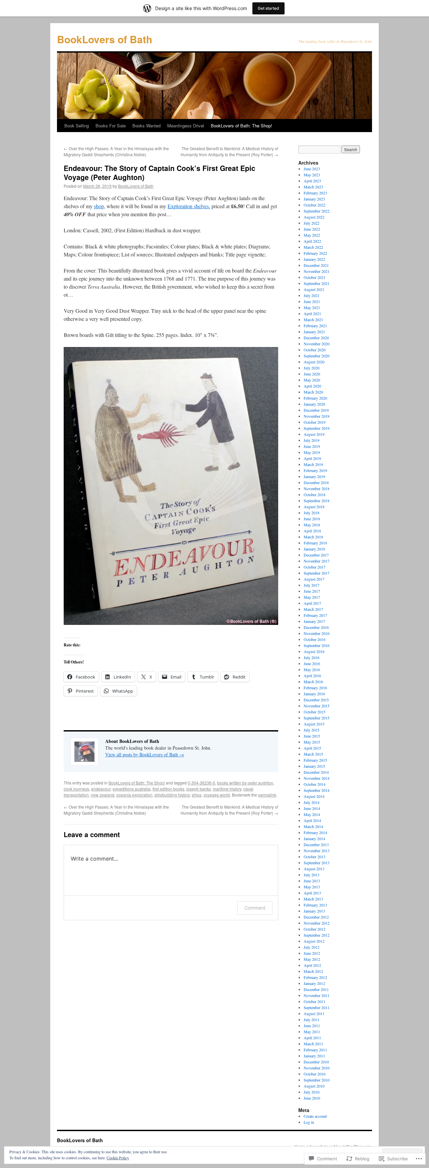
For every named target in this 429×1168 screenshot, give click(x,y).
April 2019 (312, 458)
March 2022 (313, 247)
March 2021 (313, 319)
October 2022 (314, 205)
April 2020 (312, 386)
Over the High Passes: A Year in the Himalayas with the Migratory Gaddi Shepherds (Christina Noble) (116, 151)
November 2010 (316, 1067)
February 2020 (315, 398)
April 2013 (312, 892)
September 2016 (316, 645)
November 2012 (316, 923)
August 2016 (314, 651)
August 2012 (314, 941)
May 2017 (312, 597)
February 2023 (315, 192)
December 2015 (316, 699)
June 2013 (312, 880)
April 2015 (312, 748)
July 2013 (311, 874)
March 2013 (313, 898)
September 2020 (316, 355)
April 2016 (312, 675)
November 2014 (316, 778)
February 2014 (315, 832)
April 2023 (312, 180)
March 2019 (313, 464)
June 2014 (312, 808)
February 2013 (315, 905)
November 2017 (316, 561)
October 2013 (314, 856)
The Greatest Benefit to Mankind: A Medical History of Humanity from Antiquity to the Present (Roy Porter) (229, 151)
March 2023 (313, 186)
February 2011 (315, 1049)
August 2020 (314, 361)
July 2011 (311, 1019)
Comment (254, 908)
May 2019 (312, 452)
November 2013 (316, 850)
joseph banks (198, 789)
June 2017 (312, 591)
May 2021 (312, 307)
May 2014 (312, 814)
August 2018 (314, 506)
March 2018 (313, 536)
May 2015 (312, 742)
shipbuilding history (172, 795)
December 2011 (316, 989)
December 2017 (316, 555)
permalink (267, 795)
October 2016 (314, 639)
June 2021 (312, 301)
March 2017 (313, 609)
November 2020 (316, 343)
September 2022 (316, 211)
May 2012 (312, 959)
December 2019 (316, 410)
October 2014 (314, 784)
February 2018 (315, 542)
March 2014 (313, 826)
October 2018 (314, 494)
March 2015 (313, 754)
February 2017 (315, 615)
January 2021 (314, 331)
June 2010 (312, 1098)
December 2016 (316, 627)
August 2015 (314, 723)
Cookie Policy (118, 1157)
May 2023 (312, 174)
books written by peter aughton (245, 782)
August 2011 (314, 1013)
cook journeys (76, 789)
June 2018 (312, 518)
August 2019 (314, 434)
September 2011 (316, 1007)
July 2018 (311, 512)
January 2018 (314, 548)
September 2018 (316, 500)
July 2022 (311, 223)
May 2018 (312, 524)
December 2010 (316, 1061)
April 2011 (312, 1037)
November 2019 (316, 416)
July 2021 (311, 295)
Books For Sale (111, 125)
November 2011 (316, 995)
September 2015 (316, 717)
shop (99, 206)
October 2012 (314, 929)
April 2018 (312, 530)
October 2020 (314, 349)
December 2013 (316, 844)
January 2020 (314, 404)
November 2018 (316, 488)
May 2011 (312, 1031)
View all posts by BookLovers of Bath (144, 754)
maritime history (227, 789)
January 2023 (314, 198)
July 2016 (311, 657)
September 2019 (316, 428)
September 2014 (316, 790)
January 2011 (314, 1055)
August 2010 (314, 1086)
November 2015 (316, 705)
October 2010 (314, 1073)
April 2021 (312, 313)
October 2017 (314, 567)
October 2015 (314, 711)
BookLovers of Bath (104, 39)
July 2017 (311, 585)
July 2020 (311, 367)
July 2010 (311, 1092)
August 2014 (314, 796)
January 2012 (314, 983)
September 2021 (316, 283)
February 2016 (315, 687)
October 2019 (314, 422)
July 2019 (311, 440)
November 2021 (316, 271)
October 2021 (314, 277)
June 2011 (312, 1025)
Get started (268, 8)
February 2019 (315, 470)
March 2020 (313, 392)
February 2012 (315, 977)
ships (196, 795)
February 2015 (315, 760)
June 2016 (312, 663)
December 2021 (316, 265)
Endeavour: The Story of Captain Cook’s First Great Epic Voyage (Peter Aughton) (159, 172)
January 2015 (314, 766)
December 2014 (316, 772)
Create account (315, 1116)
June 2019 (312, 446)
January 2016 (314, 693)
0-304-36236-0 (201, 782)
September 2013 (316, 862)
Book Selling (76, 125)
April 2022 (312, 241)
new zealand (102, 795)
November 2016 (316, 633)
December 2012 (316, 917)
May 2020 (312, 380)
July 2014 (311, 802)
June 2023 (312, 168)
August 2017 (314, 579)
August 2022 (314, 217)
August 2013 (314, 868)
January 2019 (314, 476)
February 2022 (315, 253)
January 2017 (314, 621)
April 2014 (312, 820)
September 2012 (316, 935)
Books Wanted (146, 125)
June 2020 (312, 373)
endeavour (101, 789)
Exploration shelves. (189, 206)
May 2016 (312, 669)
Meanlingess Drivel (185, 125)
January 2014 (314, 838)
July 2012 (311, 947)
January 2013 (314, 911)
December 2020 (316, 337)
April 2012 (312, 965)
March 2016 (313, 681)
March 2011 (313, 1043)
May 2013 (312, 886)
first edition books (168, 789)
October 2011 (314, 1001)
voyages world (216, 795)
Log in (309, 1122)
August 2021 (314, 289)
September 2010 (316, 1080)
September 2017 (316, 573)
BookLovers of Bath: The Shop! (241, 125)
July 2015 (311, 730)
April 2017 (312, 603)
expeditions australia (131, 789)
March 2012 (313, 971)
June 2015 (312, 736)
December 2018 (316, 482)
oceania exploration (134, 795)
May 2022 (312, 235)
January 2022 (314, 259)
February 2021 (315, 325)
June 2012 (312, 953)
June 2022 (312, 229)
